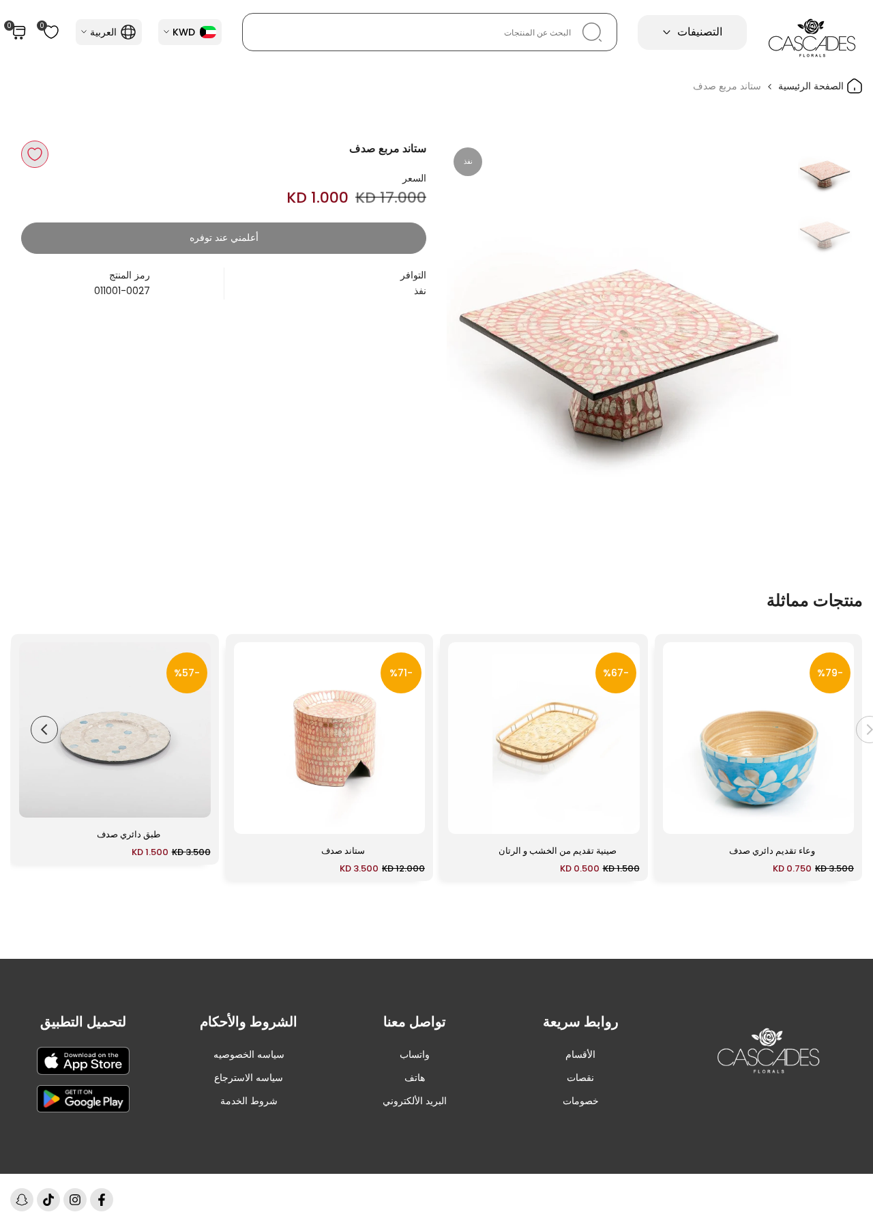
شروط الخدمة (249, 1101)
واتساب (415, 1054)
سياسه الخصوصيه (248, 1054)
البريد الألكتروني (415, 1101)
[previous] (764, 313)
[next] (474, 313)
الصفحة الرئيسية (812, 86)
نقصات (580, 1077)
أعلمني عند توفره (224, 237)
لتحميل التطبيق (83, 1021)
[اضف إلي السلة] (681, 817)
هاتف (414, 1077)
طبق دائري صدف (128, 834)
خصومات (581, 1101)
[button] (34, 154)
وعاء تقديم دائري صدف (772, 850)
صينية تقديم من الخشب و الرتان (558, 850)
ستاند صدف (343, 850)
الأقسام (580, 1054)
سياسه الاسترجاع (248, 1077)
